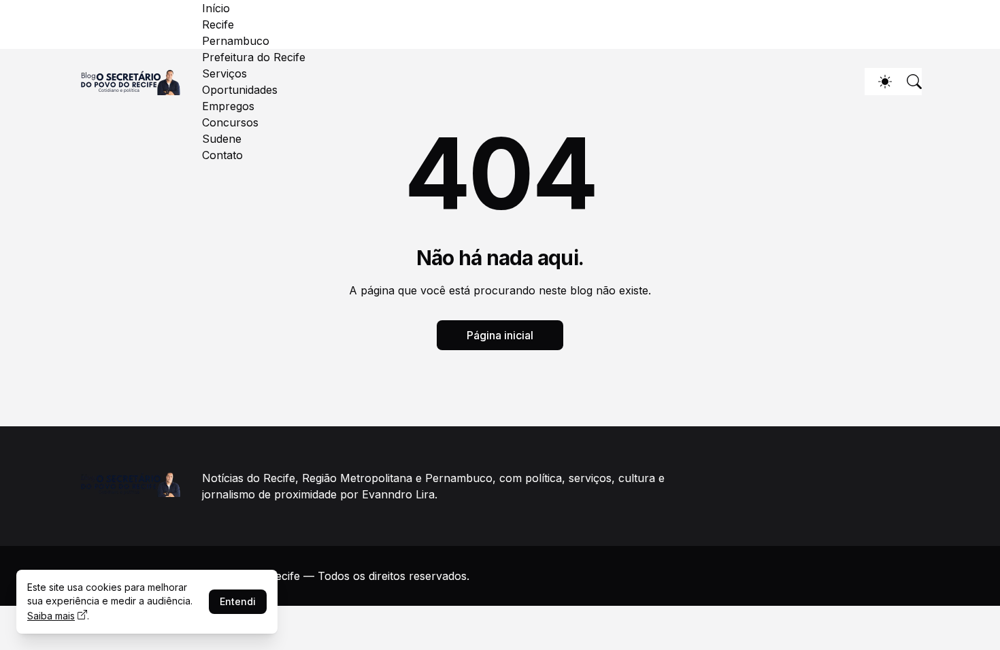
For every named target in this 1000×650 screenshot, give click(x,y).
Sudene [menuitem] (221, 139)
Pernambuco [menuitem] (235, 41)
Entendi (238, 601)
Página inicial (500, 335)
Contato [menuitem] (222, 155)
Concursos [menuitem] (230, 122)
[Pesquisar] (908, 81)
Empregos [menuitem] (228, 106)
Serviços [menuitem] (224, 73)
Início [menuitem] (216, 8)
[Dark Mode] (878, 81)
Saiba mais (51, 615)
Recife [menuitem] (218, 24)
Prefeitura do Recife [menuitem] (253, 57)
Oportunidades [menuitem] (240, 90)
